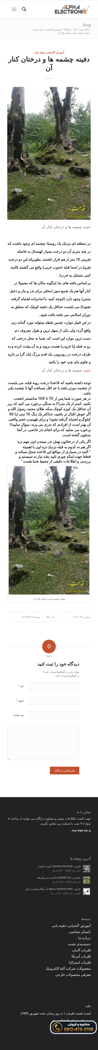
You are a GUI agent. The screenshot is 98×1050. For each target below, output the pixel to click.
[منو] (15, 9)
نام (20, 686)
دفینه (87, 370)
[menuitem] (23, 9)
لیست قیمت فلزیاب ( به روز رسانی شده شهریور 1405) (56, 1013)
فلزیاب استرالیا (80, 962)
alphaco (27, 617)
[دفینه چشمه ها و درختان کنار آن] (49, 153)
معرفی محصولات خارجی (73, 974)
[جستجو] (23, 9)
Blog (87, 24)
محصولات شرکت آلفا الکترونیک (68, 968)
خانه (88, 1006)
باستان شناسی (80, 932)
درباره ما (84, 938)
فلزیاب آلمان (81, 950)
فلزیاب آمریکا (81, 956)
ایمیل (19, 700)
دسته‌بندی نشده (79, 944)
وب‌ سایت (18, 715)
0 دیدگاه (49, 617)
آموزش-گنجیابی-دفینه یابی (49, 52)
